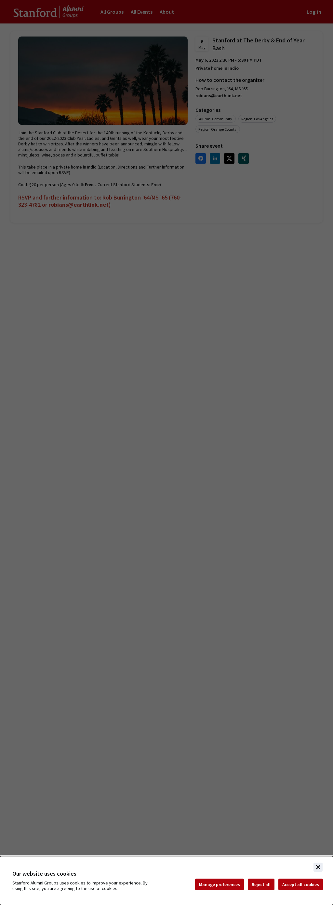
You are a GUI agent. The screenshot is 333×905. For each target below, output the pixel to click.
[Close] (318, 867)
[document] (166, 880)
